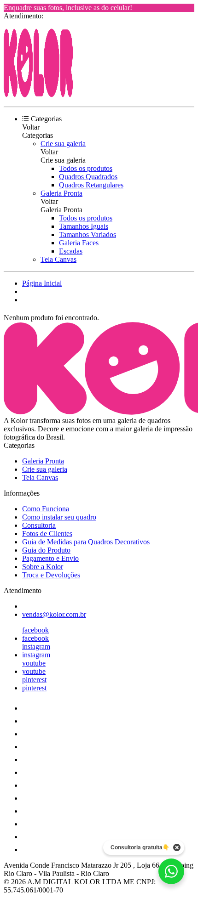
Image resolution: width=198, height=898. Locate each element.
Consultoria (39, 525)
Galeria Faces (79, 243)
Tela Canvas (58, 259)
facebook (35, 630)
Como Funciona (45, 509)
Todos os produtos (85, 168)
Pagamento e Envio (50, 558)
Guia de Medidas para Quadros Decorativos (86, 542)
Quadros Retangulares (91, 185)
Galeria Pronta (61, 193)
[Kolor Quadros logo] (38, 95)
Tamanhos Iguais (83, 226)
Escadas (70, 251)
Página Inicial (42, 283)
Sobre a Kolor (42, 566)
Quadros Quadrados (88, 177)
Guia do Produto (46, 550)
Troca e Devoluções (51, 575)
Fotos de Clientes (47, 533)
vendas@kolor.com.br (54, 614)
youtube (34, 663)
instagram (36, 646)
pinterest (34, 679)
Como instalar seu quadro (59, 517)
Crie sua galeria (63, 143)
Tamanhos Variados (87, 234)
